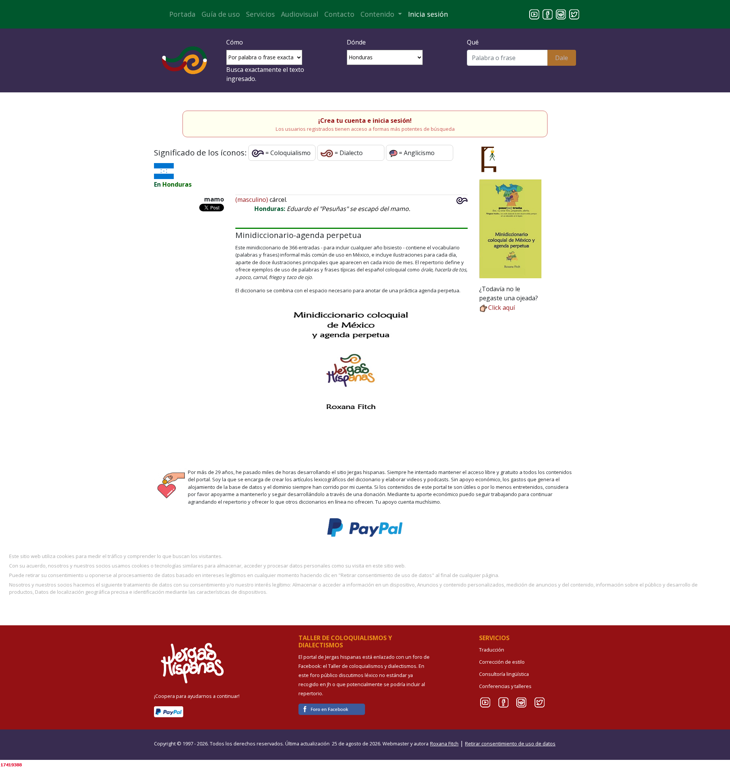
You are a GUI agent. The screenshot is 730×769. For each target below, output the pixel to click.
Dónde (356, 42)
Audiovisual (299, 14)
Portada (182, 14)
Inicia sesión (428, 14)
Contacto (339, 14)
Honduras (177, 184)
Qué (473, 42)
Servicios (260, 14)
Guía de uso (221, 14)
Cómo (234, 42)
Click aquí (501, 307)
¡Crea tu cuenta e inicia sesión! (365, 120)
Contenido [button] (378, 14)
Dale (561, 58)
